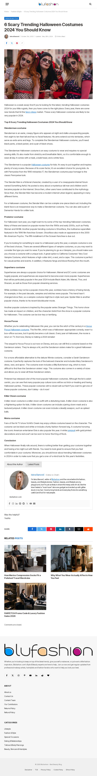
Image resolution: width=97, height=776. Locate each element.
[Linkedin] (16, 503)
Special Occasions (11, 737)
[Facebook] (9, 503)
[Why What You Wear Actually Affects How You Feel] (72, 558)
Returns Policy (9, 708)
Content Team (10, 700)
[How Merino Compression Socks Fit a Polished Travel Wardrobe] (25, 558)
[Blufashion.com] (48, 4)
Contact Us (8, 696)
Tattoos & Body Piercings (14, 745)
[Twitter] (27, 503)
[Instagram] (13, 503)
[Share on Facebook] (6, 43)
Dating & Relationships (12, 741)
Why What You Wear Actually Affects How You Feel (71, 576)
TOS (36, 770)
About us (7, 692)
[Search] (90, 4)
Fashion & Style (16, 12)
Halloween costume (40, 164)
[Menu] (7, 4)
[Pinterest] (20, 503)
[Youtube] (31, 503)
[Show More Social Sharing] (22, 43)
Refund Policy (9, 712)
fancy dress (31, 112)
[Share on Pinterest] (17, 43)
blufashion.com (16, 497)
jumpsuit (71, 430)
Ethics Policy (70, 770)
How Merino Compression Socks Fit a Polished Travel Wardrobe (22, 576)
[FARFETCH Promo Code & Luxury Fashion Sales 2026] (25, 596)
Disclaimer (28, 770)
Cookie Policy (58, 770)
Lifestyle (7, 729)
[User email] (34, 503)
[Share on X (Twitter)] (11, 43)
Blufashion (56, 479)
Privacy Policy (46, 770)
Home (6, 12)
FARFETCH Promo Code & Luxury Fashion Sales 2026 (24, 614)
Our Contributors (10, 704)
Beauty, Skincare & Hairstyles (15, 749)
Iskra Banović (14, 36)
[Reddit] (23, 503)
